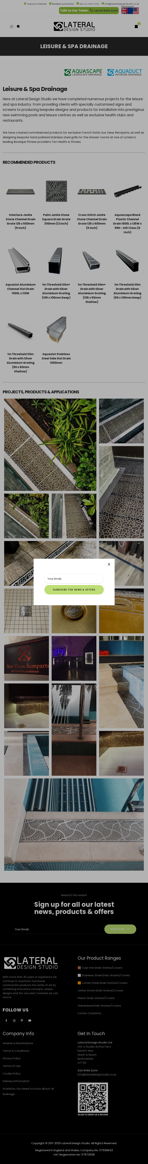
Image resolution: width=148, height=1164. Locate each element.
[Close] (109, 564)
